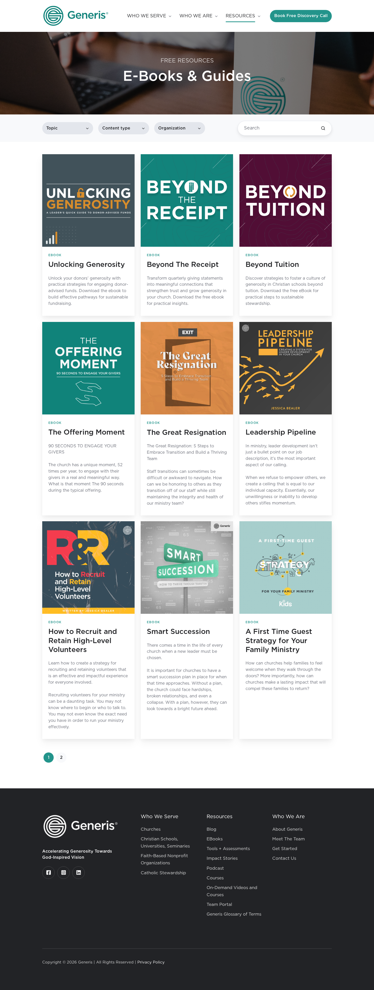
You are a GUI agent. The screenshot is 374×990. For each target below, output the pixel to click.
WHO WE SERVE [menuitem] (146, 16)
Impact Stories (222, 858)
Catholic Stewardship (163, 873)
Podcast (215, 868)
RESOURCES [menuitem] (240, 16)
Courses (215, 878)
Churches (151, 829)
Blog (211, 829)
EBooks (215, 839)
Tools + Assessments (228, 848)
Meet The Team (288, 839)
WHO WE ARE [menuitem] (195, 16)
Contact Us (284, 858)
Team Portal (219, 904)
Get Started (284, 848)
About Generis (287, 829)
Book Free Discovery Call (301, 15)
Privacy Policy (151, 962)
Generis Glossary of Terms (234, 914)
